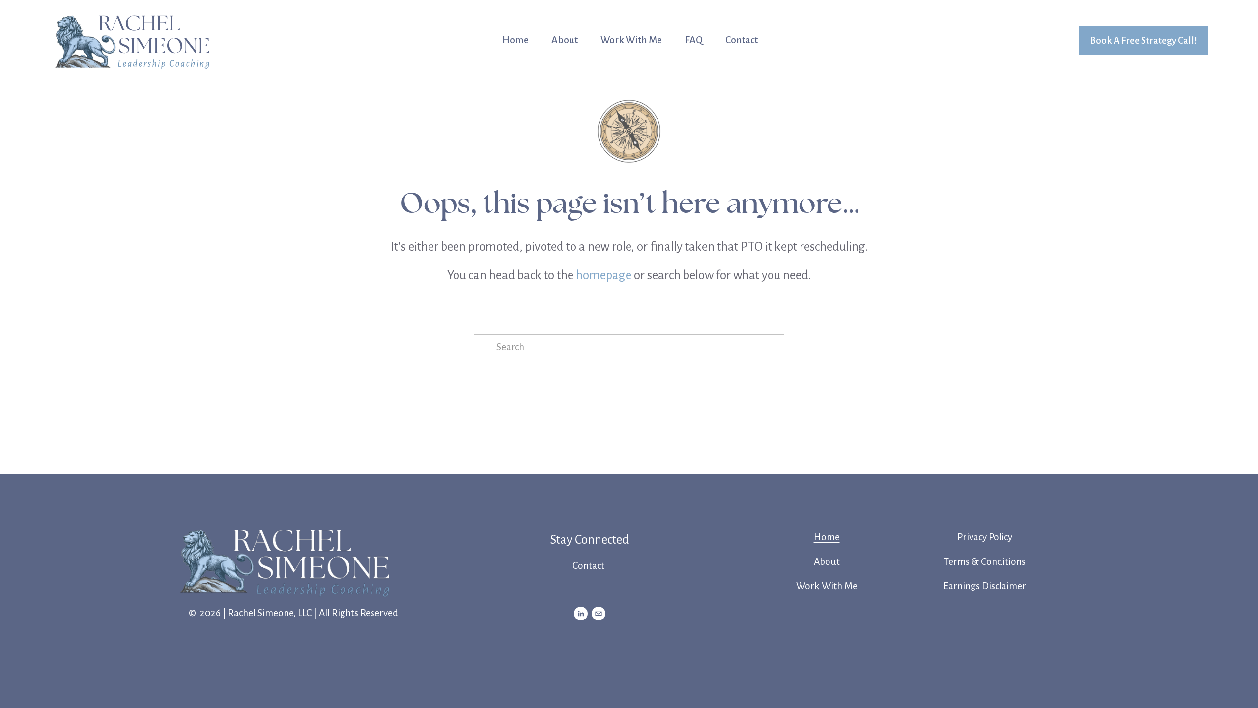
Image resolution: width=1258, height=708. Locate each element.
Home (515, 40)
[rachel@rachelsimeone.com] (598, 613)
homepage (603, 275)
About (564, 40)
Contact (741, 40)
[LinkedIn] (581, 613)
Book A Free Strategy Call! (1143, 40)
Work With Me (631, 40)
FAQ (694, 40)
